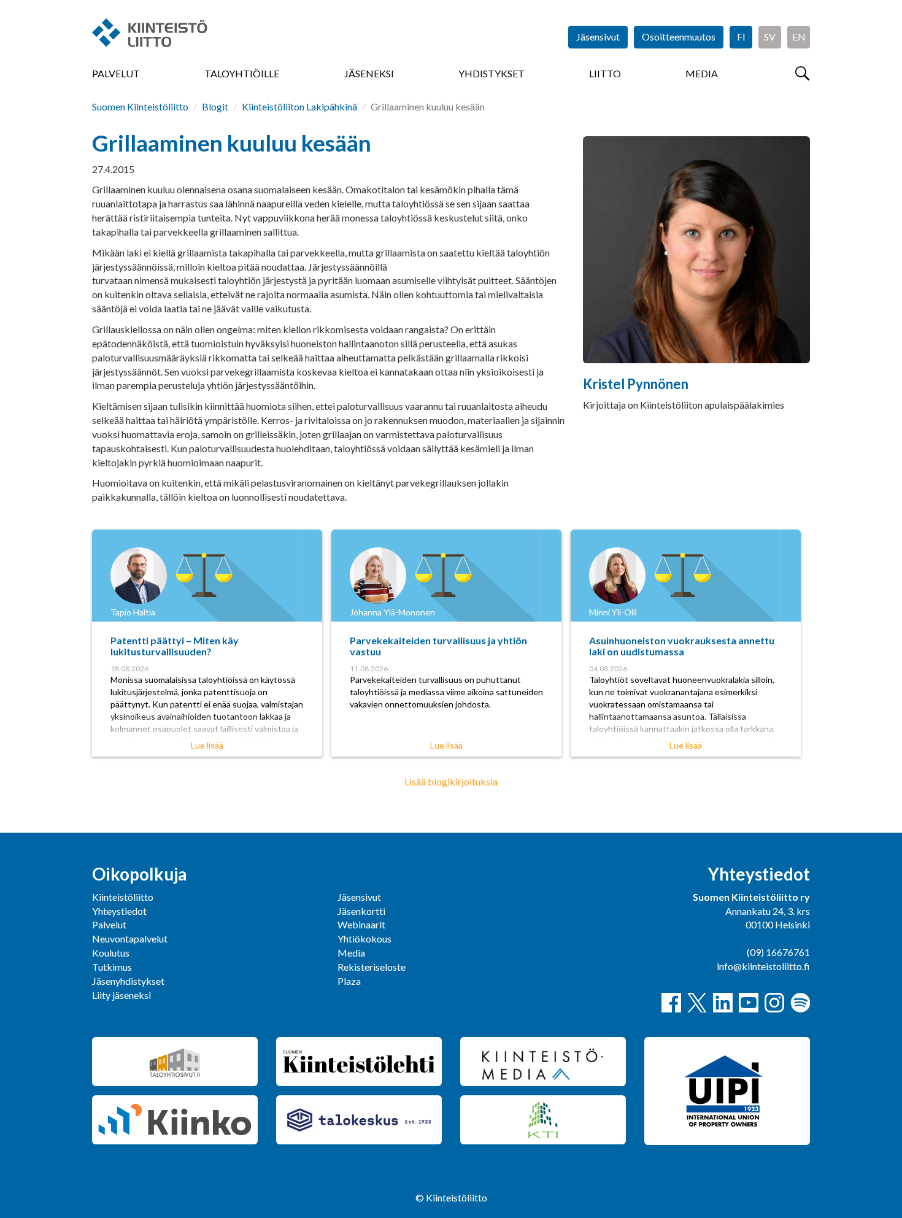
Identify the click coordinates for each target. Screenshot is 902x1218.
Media (701, 73)
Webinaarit (361, 924)
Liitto (605, 73)
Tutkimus (112, 967)
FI (741, 36)
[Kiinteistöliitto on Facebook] (671, 1002)
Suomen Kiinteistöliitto (140, 106)
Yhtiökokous (364, 938)
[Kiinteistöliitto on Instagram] (774, 1002)
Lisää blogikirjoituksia (451, 781)
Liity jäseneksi (121, 995)
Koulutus (110, 952)
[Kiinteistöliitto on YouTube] (748, 1002)
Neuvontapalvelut (130, 938)
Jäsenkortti (361, 911)
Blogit (215, 106)
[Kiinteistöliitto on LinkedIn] (723, 1002)
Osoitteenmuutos (678, 36)
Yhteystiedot (119, 911)
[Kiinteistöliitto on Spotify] (800, 1002)
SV (770, 36)
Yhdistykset (491, 73)
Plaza (349, 981)
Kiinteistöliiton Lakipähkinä (299, 106)
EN (799, 36)
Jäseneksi (369, 73)
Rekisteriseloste (371, 967)
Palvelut (116, 73)
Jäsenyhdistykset (128, 981)
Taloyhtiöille (241, 73)
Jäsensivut (598, 36)
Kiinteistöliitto (122, 897)
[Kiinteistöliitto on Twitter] (697, 1002)
